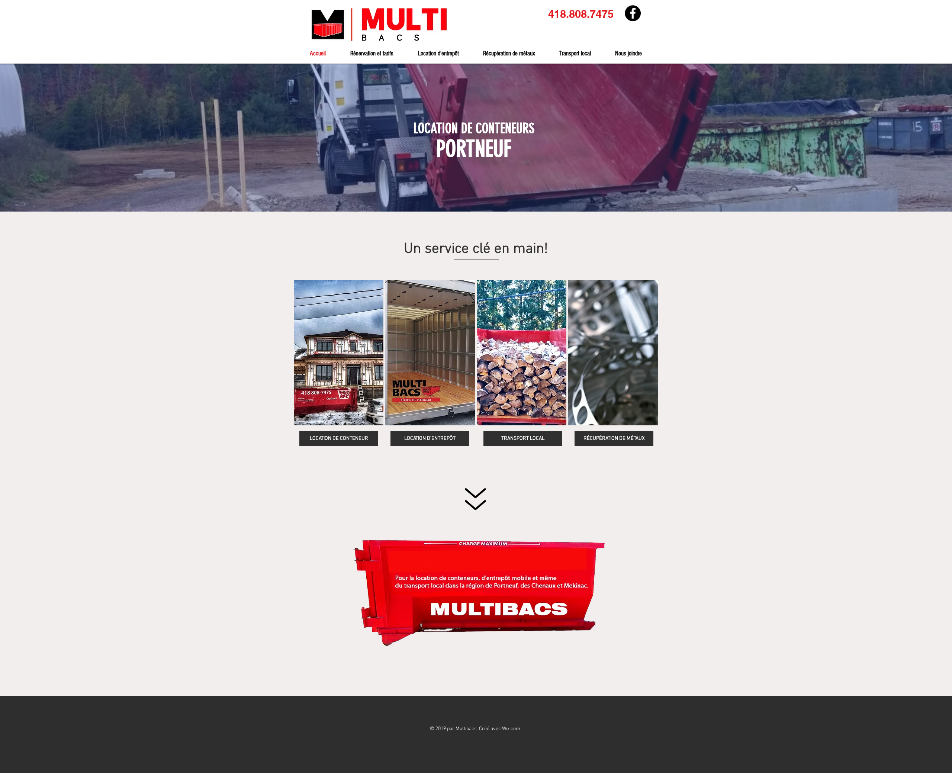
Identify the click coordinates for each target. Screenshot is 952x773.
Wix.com (511, 729)
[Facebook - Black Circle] (633, 13)
